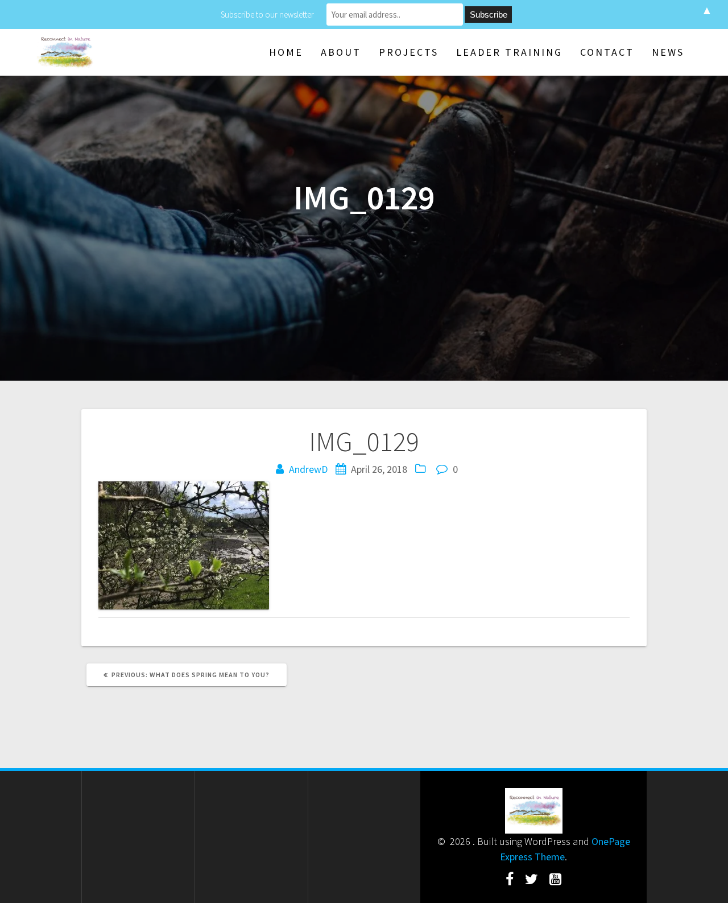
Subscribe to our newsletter (267, 14)
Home (286, 52)
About (341, 52)
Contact (607, 52)
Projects (409, 52)
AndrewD (308, 469)
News (668, 52)
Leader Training (509, 52)
